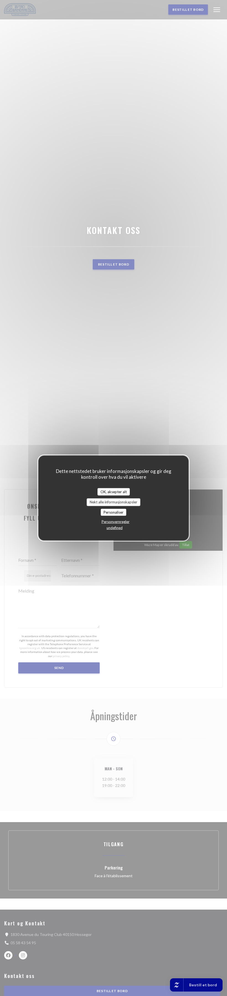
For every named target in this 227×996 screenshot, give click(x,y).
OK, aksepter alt (113, 491)
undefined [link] (115, 528)
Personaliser (113, 512)
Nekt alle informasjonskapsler (113, 502)
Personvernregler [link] (116, 521)
